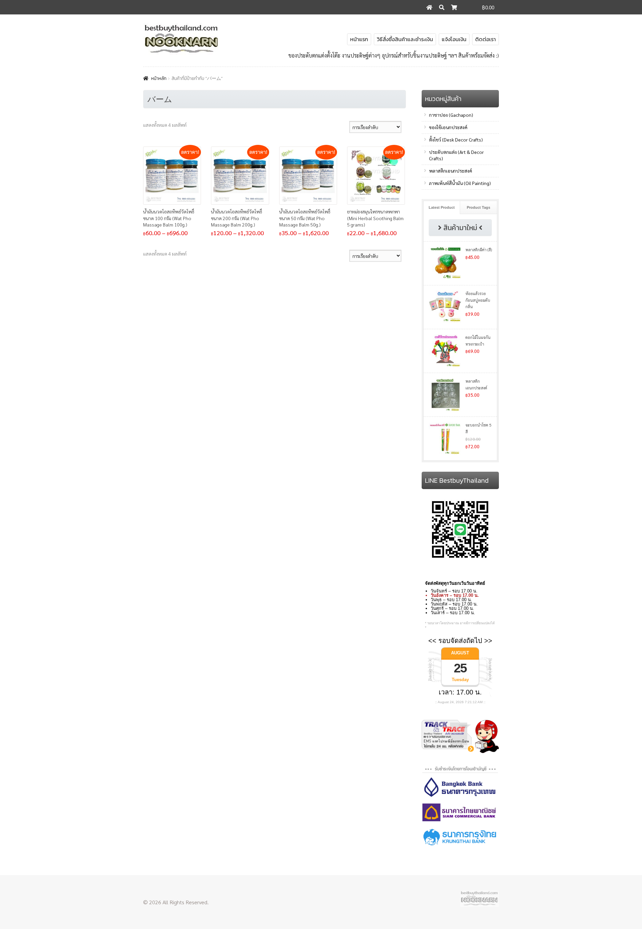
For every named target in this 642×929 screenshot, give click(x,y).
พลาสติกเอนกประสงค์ (450, 171)
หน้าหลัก (159, 78)
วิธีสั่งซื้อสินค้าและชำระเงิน (405, 39)
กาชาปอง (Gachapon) (451, 115)
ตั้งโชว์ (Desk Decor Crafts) (456, 139)
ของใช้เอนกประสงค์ (448, 127)
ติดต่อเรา (485, 39)
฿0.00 (488, 7)
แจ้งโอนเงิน (454, 39)
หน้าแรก (359, 39)
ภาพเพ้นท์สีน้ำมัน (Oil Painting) (460, 183)
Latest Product (442, 207)
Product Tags (478, 207)
